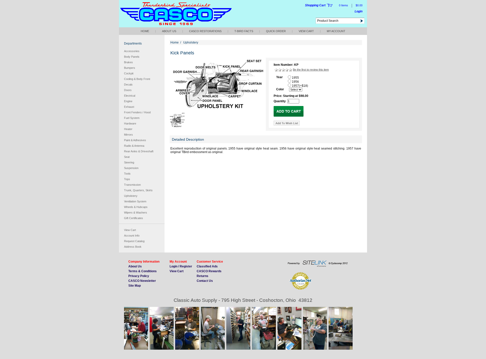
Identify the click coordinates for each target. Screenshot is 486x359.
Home (145, 31)
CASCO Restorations (205, 31)
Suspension (131, 168)
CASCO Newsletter (142, 281)
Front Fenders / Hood (137, 112)
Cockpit (128, 73)
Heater (128, 129)
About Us (169, 31)
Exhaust (129, 106)
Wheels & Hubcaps (136, 206)
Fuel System (131, 117)
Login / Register (181, 266)
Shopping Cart (315, 5)
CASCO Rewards (209, 271)
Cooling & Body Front (137, 78)
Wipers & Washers (135, 212)
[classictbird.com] (176, 26)
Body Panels (131, 56)
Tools (127, 173)
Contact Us (205, 281)
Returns (202, 276)
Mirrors (128, 134)
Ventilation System (135, 201)
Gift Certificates (133, 218)
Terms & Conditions (142, 271)
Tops (127, 179)
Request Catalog (134, 241)
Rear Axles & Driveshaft (138, 151)
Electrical (129, 95)
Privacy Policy (138, 276)
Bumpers (129, 67)
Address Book (132, 246)
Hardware (130, 123)
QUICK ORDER (276, 31)
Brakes (128, 62)
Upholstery (130, 195)
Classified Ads (207, 266)
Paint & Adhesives (135, 140)
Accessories (131, 51)
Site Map (134, 285)
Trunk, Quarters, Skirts (138, 190)
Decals (128, 84)
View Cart (306, 31)
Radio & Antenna (134, 145)
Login (358, 11)
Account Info (131, 235)
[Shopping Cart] (330, 5)
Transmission (132, 184)
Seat (127, 156)
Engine (128, 101)
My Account (336, 31)
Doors (128, 90)
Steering (129, 162)
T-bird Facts (243, 31)
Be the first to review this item (311, 69)
